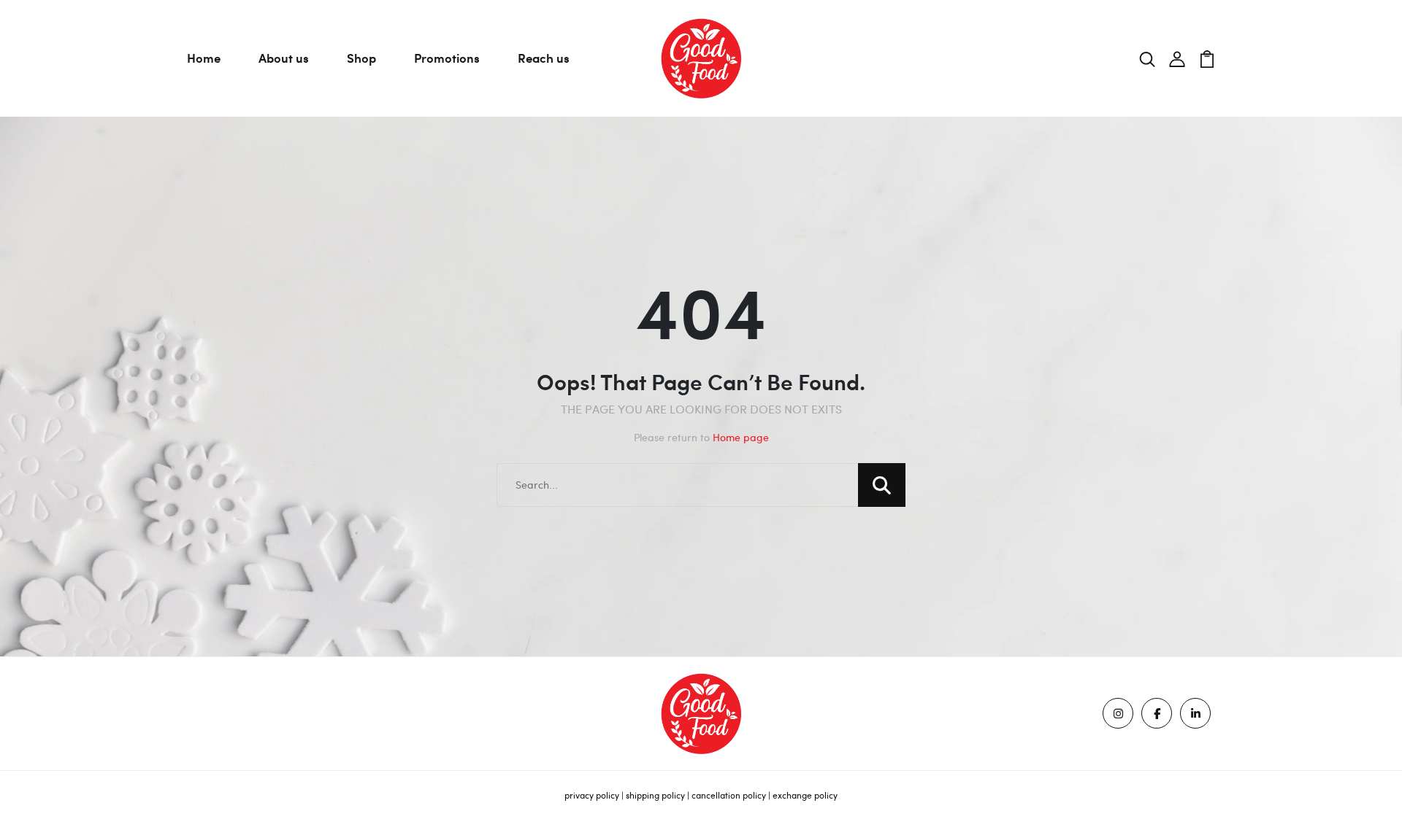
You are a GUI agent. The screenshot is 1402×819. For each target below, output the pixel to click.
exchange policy (805, 795)
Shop (361, 57)
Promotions (447, 57)
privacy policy (591, 795)
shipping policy (655, 795)
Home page (741, 437)
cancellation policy (729, 795)
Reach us (544, 57)
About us (283, 57)
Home (204, 57)
